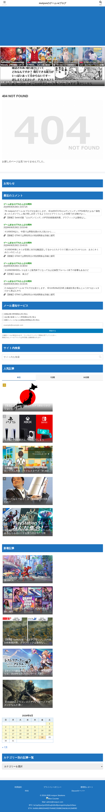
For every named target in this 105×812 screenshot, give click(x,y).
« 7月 (5, 747)
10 (13, 730)
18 (20, 734)
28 (42, 737)
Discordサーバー (78, 791)
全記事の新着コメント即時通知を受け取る (20, 317)
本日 (19, 377)
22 (50, 734)
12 (28, 730)
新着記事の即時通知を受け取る (16, 314)
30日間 (86, 377)
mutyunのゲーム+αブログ (52, 3)
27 (35, 737)
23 (6, 737)
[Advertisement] (52, 28)
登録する (52, 331)
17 (13, 734)
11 (20, 730)
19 (28, 734)
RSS (27, 791)
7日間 (52, 377)
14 (42, 730)
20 (35, 734)
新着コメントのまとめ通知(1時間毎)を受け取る (22, 320)
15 (50, 730)
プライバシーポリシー (52, 787)
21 (42, 734)
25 (20, 737)
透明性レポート (87, 787)
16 (6, 734)
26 (28, 737)
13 (35, 730)
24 (13, 737)
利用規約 (18, 787)
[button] (100, 356)
